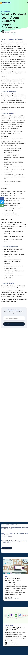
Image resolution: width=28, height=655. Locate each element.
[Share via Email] (2, 205)
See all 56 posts (6, 548)
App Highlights (5, 11)
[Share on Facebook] (2, 198)
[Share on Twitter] (2, 202)
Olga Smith (7, 30)
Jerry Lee (10, 597)
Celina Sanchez (11, 642)
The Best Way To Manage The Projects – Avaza (14, 541)
